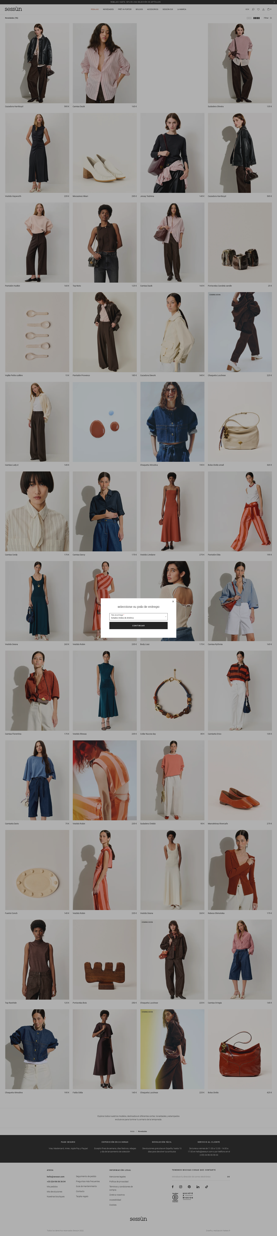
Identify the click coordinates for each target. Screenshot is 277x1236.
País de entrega (117, 615)
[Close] (173, 601)
